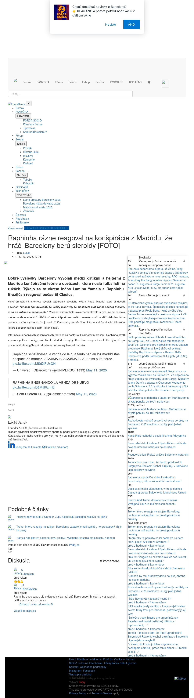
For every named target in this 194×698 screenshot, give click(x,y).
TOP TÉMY (135, 82)
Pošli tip (108, 659)
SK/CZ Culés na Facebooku (85, 663)
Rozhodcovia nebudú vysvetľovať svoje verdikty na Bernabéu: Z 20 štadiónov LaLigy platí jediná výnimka (158, 424)
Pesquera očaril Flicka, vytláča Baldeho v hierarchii (158, 454)
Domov (27, 82)
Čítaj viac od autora (56, 447)
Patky (82, 682)
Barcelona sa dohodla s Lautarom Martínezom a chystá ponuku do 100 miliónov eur (157, 411)
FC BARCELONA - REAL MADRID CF (46, 228)
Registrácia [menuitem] (22, 218)
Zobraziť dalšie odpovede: (36, 604)
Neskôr (110, 24)
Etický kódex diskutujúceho (120, 663)
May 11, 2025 (96, 370)
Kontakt (73, 667)
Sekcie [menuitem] (19, 139)
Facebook (89, 670)
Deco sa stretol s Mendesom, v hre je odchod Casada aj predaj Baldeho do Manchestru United (157, 490)
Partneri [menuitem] (28, 163)
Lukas (26, 253)
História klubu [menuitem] (31, 152)
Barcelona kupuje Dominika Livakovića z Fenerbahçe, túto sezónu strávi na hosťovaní (154, 479)
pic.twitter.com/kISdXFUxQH (34, 363)
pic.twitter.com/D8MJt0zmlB (34, 387)
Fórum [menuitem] (19, 135)
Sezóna (100, 82)
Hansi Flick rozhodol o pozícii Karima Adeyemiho (157, 435)
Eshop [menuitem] (19, 167)
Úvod (72, 659)
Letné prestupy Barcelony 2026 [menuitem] (42, 199)
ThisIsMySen (29, 589)
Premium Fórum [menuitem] (33, 124)
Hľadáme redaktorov (89, 659)
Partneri (130, 659)
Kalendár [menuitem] (28, 183)
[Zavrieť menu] (28, 103)
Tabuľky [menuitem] (27, 179)
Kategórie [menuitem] (29, 159)
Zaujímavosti (15, 228)
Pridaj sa (74, 545)
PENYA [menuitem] (27, 148)
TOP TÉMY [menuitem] (22, 191)
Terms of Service (102, 693)
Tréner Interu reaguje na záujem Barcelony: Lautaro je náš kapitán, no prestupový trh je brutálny (154, 515)
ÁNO (131, 24)
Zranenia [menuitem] (28, 211)
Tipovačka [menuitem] (29, 128)
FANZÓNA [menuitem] (22, 112)
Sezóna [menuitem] (20, 171)
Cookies (119, 659)
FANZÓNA (43, 82)
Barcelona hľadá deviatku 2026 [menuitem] (41, 203)
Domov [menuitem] (20, 108)
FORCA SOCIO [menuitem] (32, 120)
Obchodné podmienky (93, 667)
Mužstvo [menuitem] (28, 155)
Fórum (59, 82)
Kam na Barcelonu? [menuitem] (35, 132)
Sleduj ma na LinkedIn (28, 447)
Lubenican (27, 574)
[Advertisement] (66, 475)
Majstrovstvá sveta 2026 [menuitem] (37, 207)
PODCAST (116, 82)
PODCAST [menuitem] (22, 187)
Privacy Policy (77, 693)
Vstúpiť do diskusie (25, 611)
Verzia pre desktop (80, 674)
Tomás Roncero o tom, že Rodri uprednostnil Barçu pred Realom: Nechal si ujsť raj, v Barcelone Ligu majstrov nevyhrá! (158, 466)
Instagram (75, 670)
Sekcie (73, 82)
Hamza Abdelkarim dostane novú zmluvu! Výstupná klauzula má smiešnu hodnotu (153, 502)
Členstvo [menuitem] (21, 215)
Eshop (86, 82)
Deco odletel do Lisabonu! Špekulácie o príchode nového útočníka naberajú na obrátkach (157, 445)
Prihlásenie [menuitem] (22, 222)
